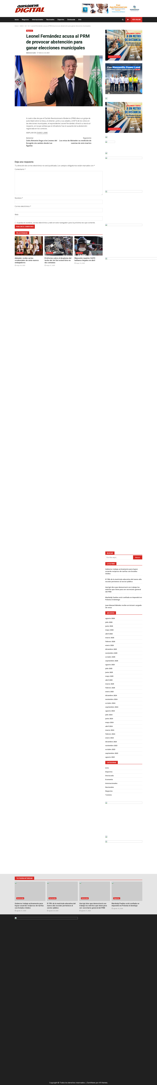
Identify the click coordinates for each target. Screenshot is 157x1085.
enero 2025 (109, 692)
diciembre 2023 (111, 742)
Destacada (71, 19)
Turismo (108, 795)
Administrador (31, 53)
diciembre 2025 (111, 649)
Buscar (110, 553)
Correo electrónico (23, 206)
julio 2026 (108, 622)
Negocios (25, 19)
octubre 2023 (110, 749)
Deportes (61, 19)
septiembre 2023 (111, 753)
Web (16, 214)
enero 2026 (109, 645)
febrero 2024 (110, 734)
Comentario (20, 169)
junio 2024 (109, 719)
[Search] (122, 20)
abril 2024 (109, 726)
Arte (79, 19)
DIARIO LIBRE (42, 133)
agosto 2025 (110, 665)
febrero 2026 (110, 641)
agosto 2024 (110, 711)
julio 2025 (108, 668)
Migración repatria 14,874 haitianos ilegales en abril (88, 246)
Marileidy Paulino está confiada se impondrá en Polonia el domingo (127, 891)
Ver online (136, 19)
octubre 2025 (110, 657)
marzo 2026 (109, 638)
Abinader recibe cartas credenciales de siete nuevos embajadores (29, 246)
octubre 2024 (110, 703)
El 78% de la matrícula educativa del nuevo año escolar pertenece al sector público (62, 891)
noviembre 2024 (111, 699)
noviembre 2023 (111, 745)
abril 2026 (109, 634)
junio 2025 (109, 672)
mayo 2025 (109, 676)
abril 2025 (109, 680)
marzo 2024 (109, 730)
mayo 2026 (109, 630)
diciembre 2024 (111, 695)
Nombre (19, 198)
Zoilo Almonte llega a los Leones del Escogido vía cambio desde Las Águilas (41, 142)
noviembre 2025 (111, 653)
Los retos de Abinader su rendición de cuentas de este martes (75, 140)
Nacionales (50, 19)
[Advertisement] (112, 8)
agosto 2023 (110, 757)
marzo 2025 (109, 684)
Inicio (17, 19)
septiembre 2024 (111, 707)
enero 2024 (109, 738)
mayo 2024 (109, 722)
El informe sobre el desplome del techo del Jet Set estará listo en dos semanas (59, 246)
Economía (109, 779)
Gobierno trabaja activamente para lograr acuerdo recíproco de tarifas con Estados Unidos (121, 571)
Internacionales (37, 19)
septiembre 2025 (111, 661)
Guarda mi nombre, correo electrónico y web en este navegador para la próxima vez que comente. (56, 222)
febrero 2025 (110, 688)
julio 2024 (108, 715)
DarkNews (91, 1082)
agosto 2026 (110, 618)
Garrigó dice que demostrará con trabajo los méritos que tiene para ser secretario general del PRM (123, 589)
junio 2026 (109, 626)
